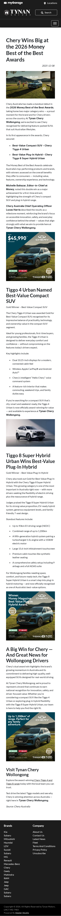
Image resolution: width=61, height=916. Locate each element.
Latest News (39, 839)
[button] (55, 23)
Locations (52, 2)
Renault (8, 860)
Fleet (35, 842)
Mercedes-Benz (12, 863)
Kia (5, 831)
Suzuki (7, 849)
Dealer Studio (22, 913)
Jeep (6, 881)
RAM (6, 878)
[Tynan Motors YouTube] (6, 2)
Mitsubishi (9, 839)
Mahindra (9, 874)
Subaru (7, 835)
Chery (7, 867)
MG (6, 856)
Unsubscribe (39, 853)
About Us (37, 831)
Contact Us (38, 835)
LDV (6, 846)
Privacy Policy (40, 849)
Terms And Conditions (44, 846)
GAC (6, 888)
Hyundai (8, 842)
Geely (7, 871)
